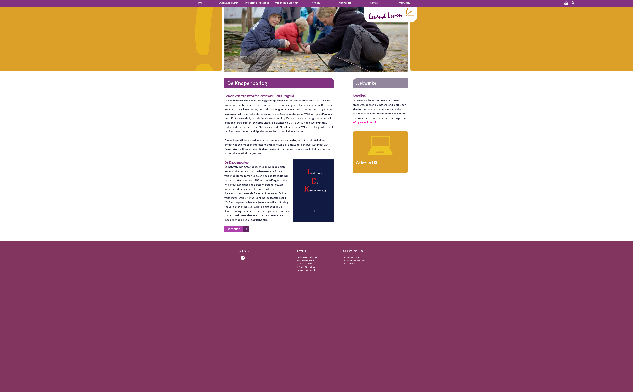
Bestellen (234, 229)
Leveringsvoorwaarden (355, 260)
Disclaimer (350, 264)
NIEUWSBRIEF (351, 251)
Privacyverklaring (352, 257)
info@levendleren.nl (364, 122)
